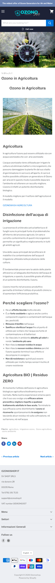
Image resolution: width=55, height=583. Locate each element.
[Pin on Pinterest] (19, 444)
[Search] (50, 23)
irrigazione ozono (27, 429)
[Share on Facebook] (3, 444)
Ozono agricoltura (43, 429)
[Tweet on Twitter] (9, 444)
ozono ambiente (9, 431)
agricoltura (13, 429)
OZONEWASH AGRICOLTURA (18, 205)
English (26, 553)
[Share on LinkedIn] (14, 444)
